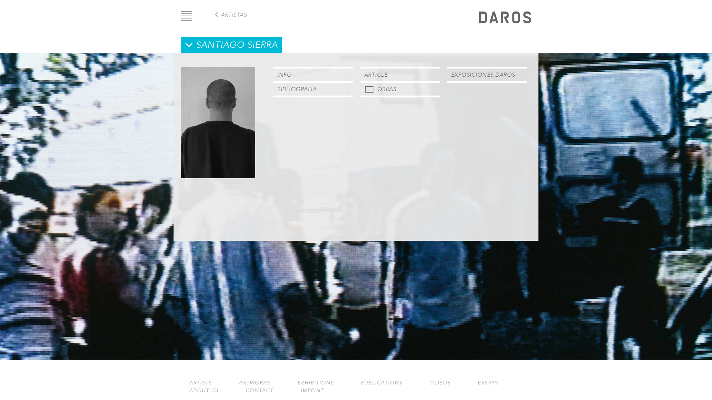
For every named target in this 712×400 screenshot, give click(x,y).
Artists (200, 383)
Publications (381, 383)
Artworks (254, 383)
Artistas (234, 14)
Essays (488, 383)
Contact (259, 390)
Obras (386, 89)
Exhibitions (315, 383)
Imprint (312, 390)
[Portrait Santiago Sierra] (218, 176)
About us (203, 390)
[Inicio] (505, 18)
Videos (440, 383)
